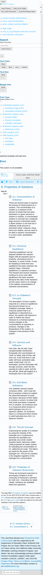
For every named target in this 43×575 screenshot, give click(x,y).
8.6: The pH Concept (22, 427)
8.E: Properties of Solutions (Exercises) (23, 468)
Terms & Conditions (22, 561)
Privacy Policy (7, 561)
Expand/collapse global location (41, 181)
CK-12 (3, 497)
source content (15, 500)
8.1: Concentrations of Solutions (23, 198)
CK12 (5, 500)
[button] (9, 141)
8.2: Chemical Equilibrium (19, 247)
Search (4, 572)
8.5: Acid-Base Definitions (19, 384)
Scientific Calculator (13, 123)
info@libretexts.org (11, 566)
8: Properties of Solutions (20, 493)
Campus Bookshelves (26, 182)
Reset (3, 64)
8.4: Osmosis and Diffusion (21, 344)
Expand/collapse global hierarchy (3, 182)
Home (10, 182)
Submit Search (6, 49)
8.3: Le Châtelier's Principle (21, 297)
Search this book (5, 42)
